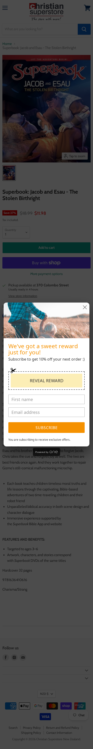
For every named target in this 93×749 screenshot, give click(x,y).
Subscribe (47, 427)
